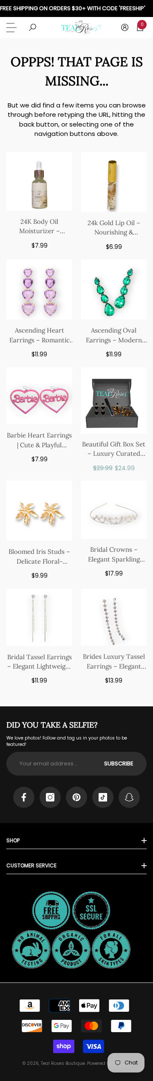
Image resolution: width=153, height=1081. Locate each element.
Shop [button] (13, 840)
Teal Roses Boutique (63, 1063)
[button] (32, 27)
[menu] (12, 27)
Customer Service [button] (31, 865)
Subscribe (118, 763)
